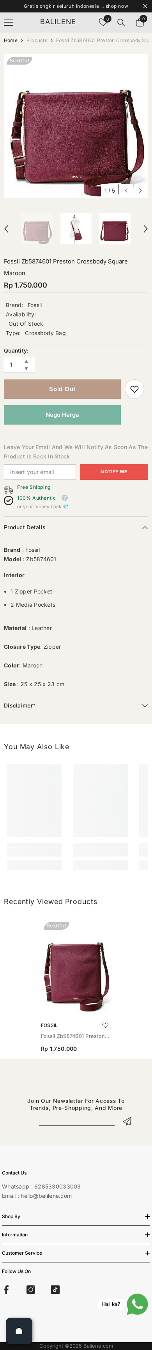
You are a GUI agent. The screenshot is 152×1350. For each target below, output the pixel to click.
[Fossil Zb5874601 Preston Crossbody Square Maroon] (76, 965)
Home (11, 40)
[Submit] (127, 1121)
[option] (76, 126)
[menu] (8, 22)
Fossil (35, 305)
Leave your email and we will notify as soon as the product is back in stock (76, 452)
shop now (117, 6)
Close (145, 6)
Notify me (114, 471)
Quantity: (16, 350)
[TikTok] (55, 1289)
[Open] (19, 1331)
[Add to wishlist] (105, 1025)
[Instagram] (30, 1289)
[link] (134, 389)
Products (37, 40)
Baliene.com (98, 1346)
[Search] (121, 22)
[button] (126, 190)
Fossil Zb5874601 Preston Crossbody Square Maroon (75, 1036)
